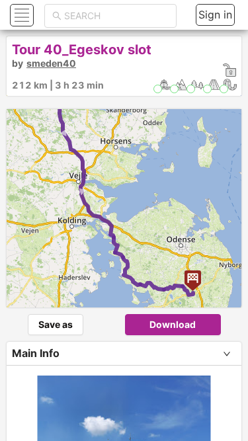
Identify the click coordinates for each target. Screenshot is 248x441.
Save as (55, 324)
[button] (20, 15)
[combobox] (116, 15)
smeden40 (51, 63)
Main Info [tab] (36, 353)
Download (172, 324)
